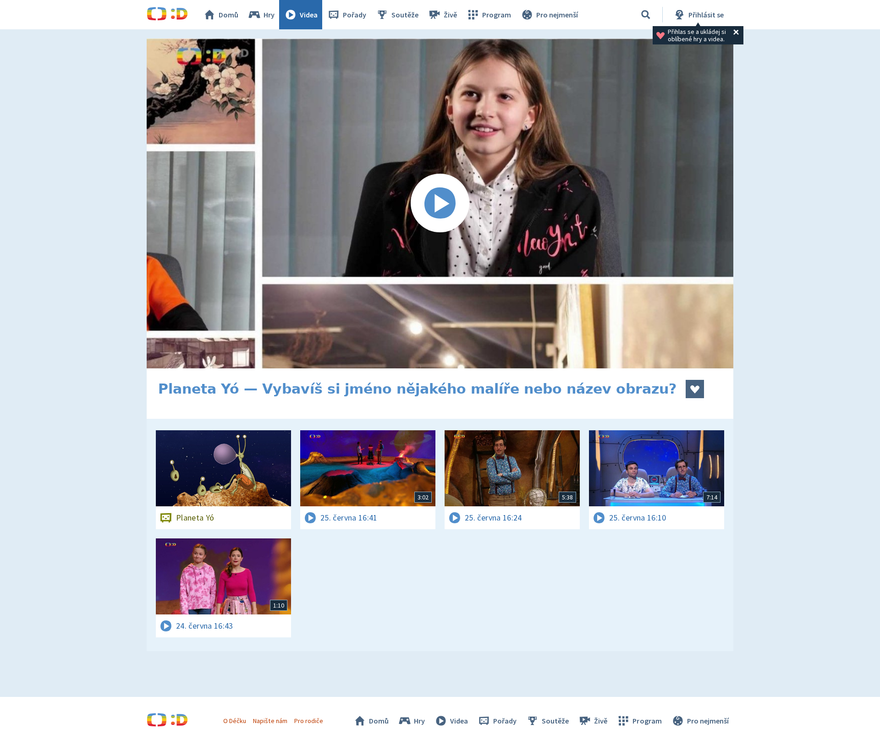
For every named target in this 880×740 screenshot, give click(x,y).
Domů (228, 14)
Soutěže (404, 14)
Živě (450, 14)
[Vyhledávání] (645, 14)
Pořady (354, 14)
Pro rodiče (308, 721)
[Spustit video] (440, 203)
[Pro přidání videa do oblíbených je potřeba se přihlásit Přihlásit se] (695, 389)
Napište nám (270, 721)
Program (496, 14)
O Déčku (234, 721)
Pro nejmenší (557, 14)
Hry (269, 14)
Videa (309, 14)
